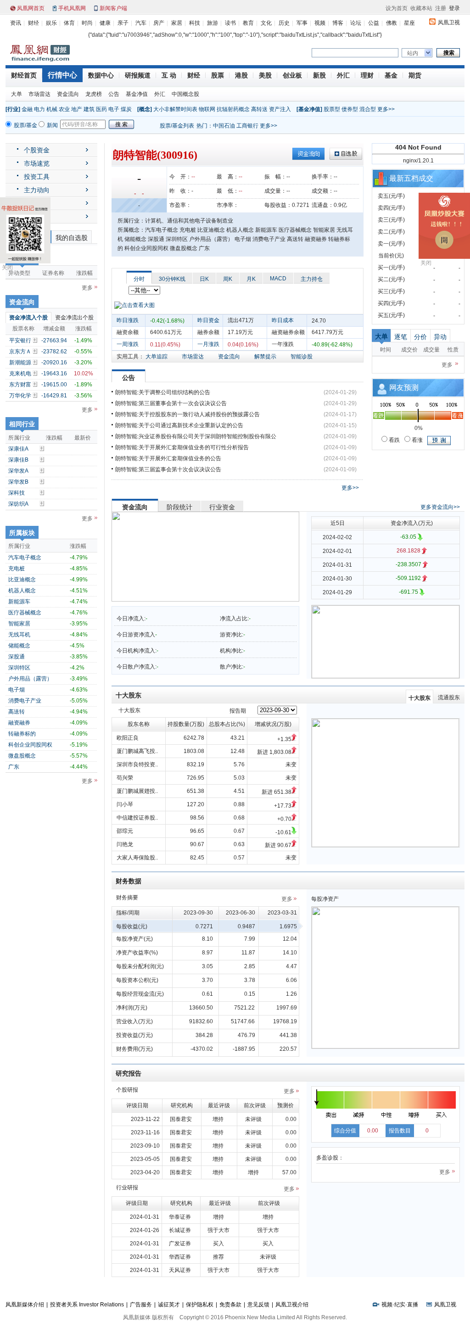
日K (204, 279)
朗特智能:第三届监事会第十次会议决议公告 (168, 469)
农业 (64, 109)
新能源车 (19, 601)
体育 (69, 23)
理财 (367, 75)
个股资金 (37, 150)
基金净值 (137, 94)
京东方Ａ (20, 351)
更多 (87, 287)
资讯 (15, 23)
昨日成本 (283, 320)
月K (251, 279)
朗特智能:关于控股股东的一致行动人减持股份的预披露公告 (187, 414)
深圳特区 (19, 667)
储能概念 (19, 645)
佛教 (391, 23)
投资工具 (37, 176)
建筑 (89, 109)
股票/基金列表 (177, 126)
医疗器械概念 (24, 612)
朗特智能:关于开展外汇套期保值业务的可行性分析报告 (182, 447)
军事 (302, 23)
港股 (241, 75)
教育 (248, 23)
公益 (373, 23)
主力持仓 (312, 279)
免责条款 (230, 1304)
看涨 (416, 440)
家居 (176, 23)
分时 (139, 279)
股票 (217, 75)
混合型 (367, 109)
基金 (391, 75)
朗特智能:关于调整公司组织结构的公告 (162, 392)
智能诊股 (302, 356)
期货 (414, 75)
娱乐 (51, 23)
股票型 (332, 109)
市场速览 (37, 163)
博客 (337, 23)
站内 (412, 53)
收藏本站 (421, 8)
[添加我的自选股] (36, 340)
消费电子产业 (24, 700)
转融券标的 (22, 734)
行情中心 (62, 75)
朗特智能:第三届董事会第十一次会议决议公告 (171, 403)
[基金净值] (309, 109)
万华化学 (20, 395)
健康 (105, 23)
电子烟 (16, 689)
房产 (158, 23)
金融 (27, 109)
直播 (412, 1304)
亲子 (123, 23)
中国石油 (224, 126)
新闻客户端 (113, 8)
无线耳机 (19, 634)
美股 (265, 75)
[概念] (144, 109)
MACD (278, 278)
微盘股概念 (22, 756)
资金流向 (68, 94)
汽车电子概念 (24, 557)
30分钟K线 (172, 279)
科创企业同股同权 (30, 745)
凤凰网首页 (31, 8)
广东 (13, 767)
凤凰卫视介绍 (291, 1304)
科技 (194, 23)
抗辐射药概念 (233, 109)
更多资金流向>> (440, 507)
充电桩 (16, 568)
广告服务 (141, 1304)
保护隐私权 (199, 1304)
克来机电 (20, 373)
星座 (409, 23)
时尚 (87, 23)
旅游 (212, 23)
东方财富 (20, 384)
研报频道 (138, 75)
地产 (76, 109)
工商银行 (247, 126)
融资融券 (19, 722)
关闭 (7, 267)
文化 (266, 23)
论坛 (355, 23)
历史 (284, 23)
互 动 (169, 75)
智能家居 (19, 623)
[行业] (13, 109)
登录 (454, 8)
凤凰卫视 (449, 22)
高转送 (259, 109)
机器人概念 (22, 590)
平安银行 (20, 340)
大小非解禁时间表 (175, 109)
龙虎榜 (93, 94)
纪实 (399, 1304)
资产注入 (280, 109)
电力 (39, 109)
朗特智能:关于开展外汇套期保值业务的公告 (168, 458)
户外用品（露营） (30, 678)
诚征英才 (169, 1304)
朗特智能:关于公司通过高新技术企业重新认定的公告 (179, 425)
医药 (101, 109)
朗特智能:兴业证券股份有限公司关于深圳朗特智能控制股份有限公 (195, 436)
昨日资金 (208, 320)
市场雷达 (39, 94)
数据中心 (101, 75)
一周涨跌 (128, 344)
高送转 (16, 711)
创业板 (292, 75)
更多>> (386, 109)
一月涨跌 (208, 344)
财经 (33, 23)
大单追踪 (156, 356)
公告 (113, 94)
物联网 (207, 109)
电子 (113, 109)
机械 (51, 109)
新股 (319, 75)
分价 (420, 336)
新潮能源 (20, 362)
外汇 (343, 75)
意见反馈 (258, 1304)
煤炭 (126, 109)
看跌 (393, 440)
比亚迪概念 (22, 579)
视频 (319, 23)
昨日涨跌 (128, 320)
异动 (440, 336)
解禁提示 (265, 356)
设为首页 (397, 8)
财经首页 (24, 75)
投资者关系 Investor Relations (87, 1304)
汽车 (140, 23)
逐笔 (400, 336)
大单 (16, 94)
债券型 (349, 109)
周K (227, 279)
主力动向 (37, 190)
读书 (230, 23)
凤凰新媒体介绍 (25, 1304)
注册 (440, 8)
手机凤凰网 (72, 8)
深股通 (16, 656)
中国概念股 (185, 94)
